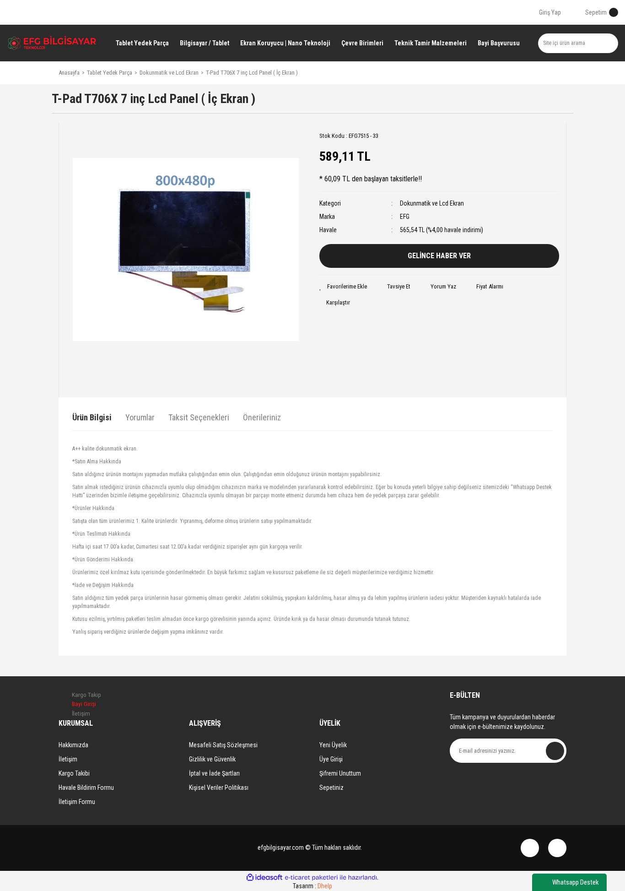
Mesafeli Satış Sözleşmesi (223, 745)
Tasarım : (312, 886)
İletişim (68, 759)
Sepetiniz (331, 787)
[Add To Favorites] (343, 286)
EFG (404, 216)
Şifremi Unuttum (340, 773)
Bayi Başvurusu (499, 43)
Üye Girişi (331, 759)
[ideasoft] (264, 877)
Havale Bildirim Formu (86, 787)
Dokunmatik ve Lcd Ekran (432, 203)
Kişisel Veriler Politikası (218, 787)
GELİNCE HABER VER (439, 255)
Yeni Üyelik (333, 745)
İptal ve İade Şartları (214, 773)
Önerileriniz (262, 417)
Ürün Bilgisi (92, 417)
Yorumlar (140, 417)
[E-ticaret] (311, 878)
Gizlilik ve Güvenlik (212, 759)
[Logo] (52, 43)
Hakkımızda (73, 745)
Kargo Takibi (74, 773)
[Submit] (555, 751)
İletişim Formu (77, 801)
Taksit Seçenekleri (198, 417)
